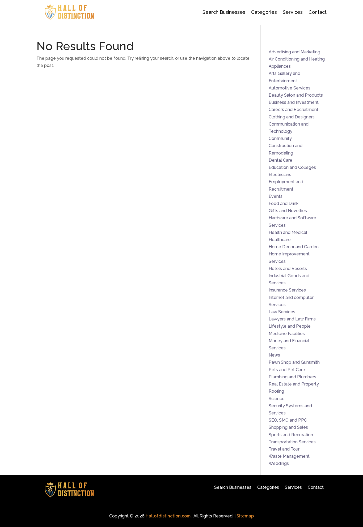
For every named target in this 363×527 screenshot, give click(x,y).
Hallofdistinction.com (168, 516)
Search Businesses (223, 12)
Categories (264, 12)
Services (293, 12)
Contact (318, 12)
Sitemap (245, 516)
